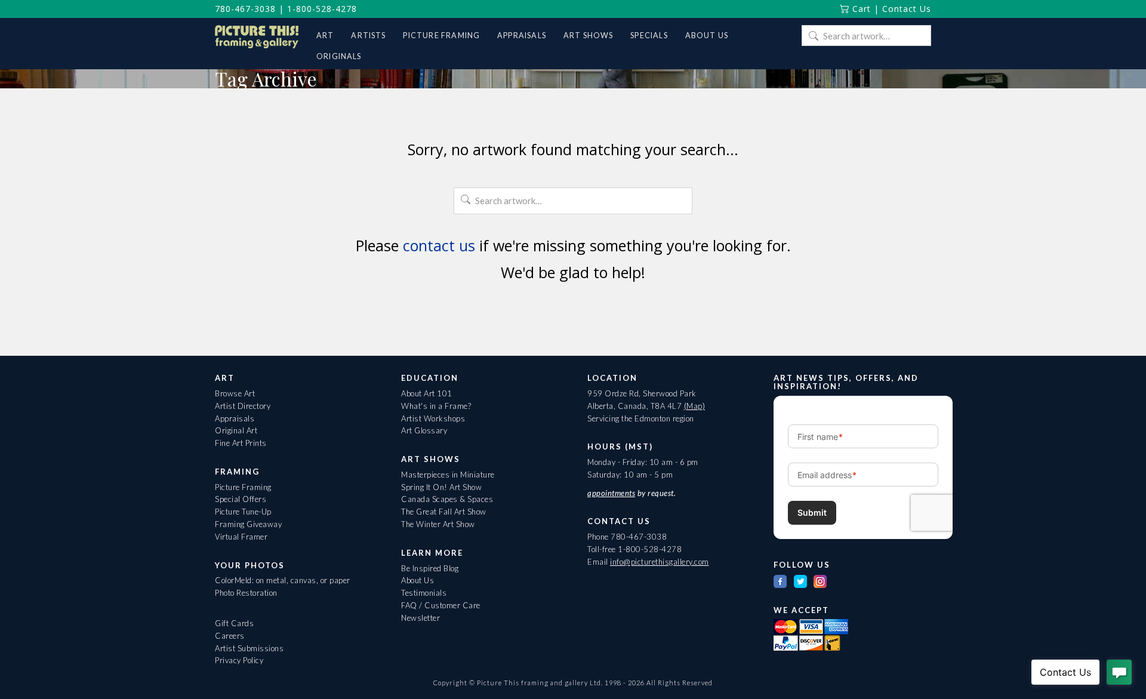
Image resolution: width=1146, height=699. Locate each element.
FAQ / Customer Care (440, 605)
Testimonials (423, 593)
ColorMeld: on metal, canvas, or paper (282, 580)
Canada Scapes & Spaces (447, 499)
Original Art (236, 430)
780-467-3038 (245, 8)
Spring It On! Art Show (441, 487)
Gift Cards (234, 623)
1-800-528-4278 (322, 8)
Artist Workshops (433, 418)
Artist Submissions (249, 648)
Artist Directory (242, 406)
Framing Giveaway (248, 524)
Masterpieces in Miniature (448, 474)
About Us (417, 580)
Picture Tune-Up (243, 511)
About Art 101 (426, 393)
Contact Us (906, 8)
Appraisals (234, 418)
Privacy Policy (239, 660)
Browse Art (235, 393)
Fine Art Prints (241, 443)
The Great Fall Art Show (443, 511)
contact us (439, 245)
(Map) (695, 406)
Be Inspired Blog (429, 568)
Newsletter (420, 618)
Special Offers (240, 499)
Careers (230, 636)
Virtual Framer (241, 536)
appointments (611, 493)
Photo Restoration (246, 593)
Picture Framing (243, 487)
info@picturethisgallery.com (659, 561)
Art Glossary (424, 430)
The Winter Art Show (438, 524)
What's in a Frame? (436, 406)
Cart (860, 8)
